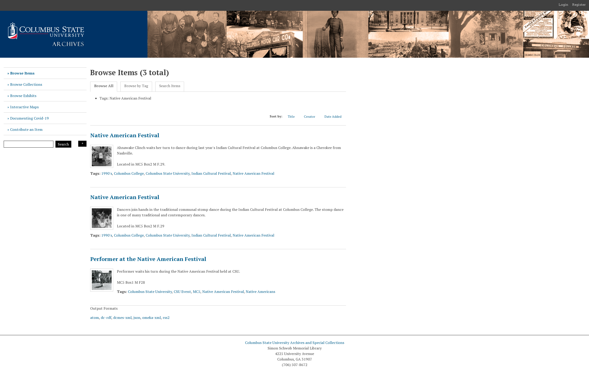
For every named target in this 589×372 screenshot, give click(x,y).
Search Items (169, 85)
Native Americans (260, 291)
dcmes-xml (122, 317)
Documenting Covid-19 (29, 118)
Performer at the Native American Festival (148, 259)
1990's (106, 173)
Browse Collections (26, 84)
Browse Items (22, 73)
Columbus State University (168, 173)
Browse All (103, 85)
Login (563, 4)
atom (94, 317)
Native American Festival (124, 135)
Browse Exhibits (23, 95)
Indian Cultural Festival (211, 173)
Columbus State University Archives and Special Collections (294, 342)
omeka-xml (151, 317)
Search (63, 144)
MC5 (196, 291)
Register (579, 4)
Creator (309, 116)
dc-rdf (106, 317)
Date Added (332, 116)
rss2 (166, 317)
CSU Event (182, 291)
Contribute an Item (26, 129)
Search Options (82, 144)
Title (291, 116)
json (136, 317)
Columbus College (129, 173)
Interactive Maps (24, 106)
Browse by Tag (136, 85)
